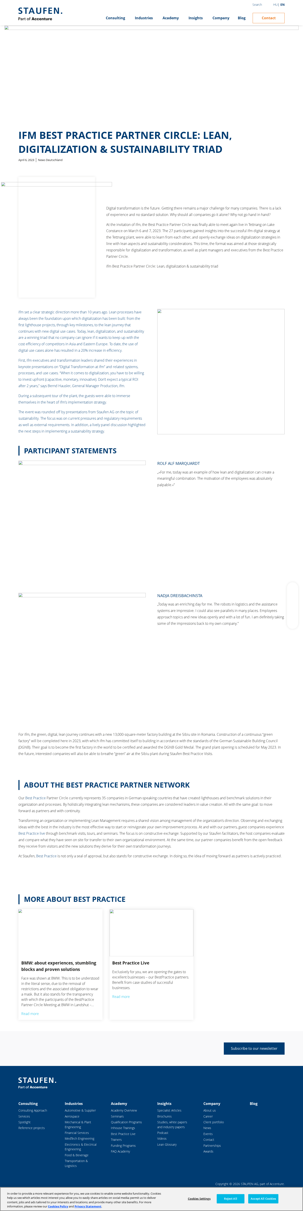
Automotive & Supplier (80, 1110)
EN (282, 4)
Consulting (115, 18)
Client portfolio (213, 1122)
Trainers (116, 1139)
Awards (208, 1151)
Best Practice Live (123, 1134)
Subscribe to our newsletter (254, 1048)
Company (220, 18)
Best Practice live (32, 833)
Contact (269, 18)
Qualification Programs (126, 1122)
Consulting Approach (32, 1110)
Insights (196, 18)
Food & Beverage (77, 1155)
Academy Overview (124, 1110)
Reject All (230, 1199)
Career (208, 1116)
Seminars (117, 1116)
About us (209, 1110)
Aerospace (72, 1116)
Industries (144, 18)
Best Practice (35, 798)
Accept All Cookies (263, 1199)
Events (208, 1134)
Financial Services (77, 1133)
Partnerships (212, 1145)
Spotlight (24, 1122)
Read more (30, 1013)
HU (275, 4)
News (207, 1128)
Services (24, 1116)
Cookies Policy (58, 1206)
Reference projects (31, 1128)
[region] (151, 1199)
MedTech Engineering (79, 1138)
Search (257, 4)
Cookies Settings (199, 1199)
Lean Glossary (167, 1144)
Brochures (164, 1116)
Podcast (162, 1133)
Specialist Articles (169, 1110)
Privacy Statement (88, 1206)
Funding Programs (123, 1145)
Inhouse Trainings (123, 1128)
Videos (162, 1138)
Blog (242, 18)
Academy (171, 18)
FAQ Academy (120, 1151)
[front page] (40, 14)
